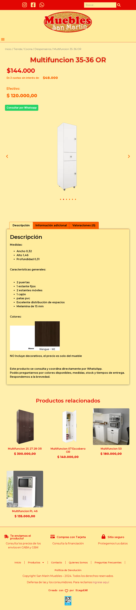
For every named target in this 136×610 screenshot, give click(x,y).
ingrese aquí (101, 582)
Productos (34, 562)
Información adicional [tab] (51, 225)
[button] (2, 39)
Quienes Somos (78, 562)
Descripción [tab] (21, 225)
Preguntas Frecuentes (108, 562)
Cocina (28, 49)
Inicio (8, 49)
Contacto (56, 562)
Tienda (18, 49)
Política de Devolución (68, 570)
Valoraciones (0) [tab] (83, 225)
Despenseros (42, 49)
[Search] (119, 5)
